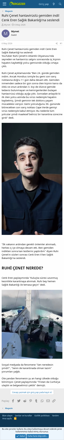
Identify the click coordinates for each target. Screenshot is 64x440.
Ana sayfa (7, 418)
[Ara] (60, 4)
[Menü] (4, 4)
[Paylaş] (57, 43)
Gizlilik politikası (42, 415)
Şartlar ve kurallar (23, 415)
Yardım (55, 415)
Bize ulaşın (7, 415)
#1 (61, 43)
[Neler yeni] (53, 4)
